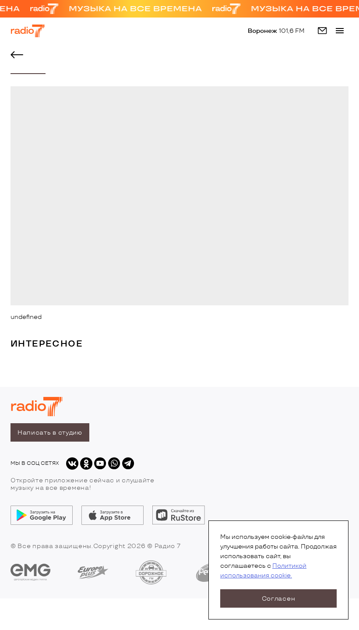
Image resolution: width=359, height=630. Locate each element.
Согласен (279, 598)
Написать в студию (50, 432)
